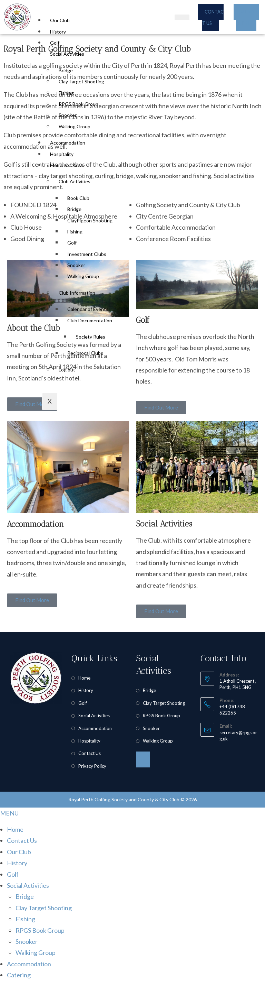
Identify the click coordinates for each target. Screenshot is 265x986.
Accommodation (67, 143)
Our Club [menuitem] (19, 852)
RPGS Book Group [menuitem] (40, 930)
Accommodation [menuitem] (29, 964)
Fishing (66, 93)
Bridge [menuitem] (25, 896)
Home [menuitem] (15, 829)
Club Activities (74, 181)
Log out (67, 369)
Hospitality (61, 154)
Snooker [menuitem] (27, 941)
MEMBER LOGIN (247, 17)
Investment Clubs (86, 254)
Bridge (66, 70)
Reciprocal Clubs (85, 353)
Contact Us (89, 753)
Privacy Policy (92, 766)
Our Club (60, 20)
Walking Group (74, 126)
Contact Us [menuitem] (22, 840)
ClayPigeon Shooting (89, 220)
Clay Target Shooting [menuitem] (44, 908)
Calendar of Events (87, 309)
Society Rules (90, 337)
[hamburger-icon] (182, 17)
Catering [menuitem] (19, 975)
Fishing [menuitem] (25, 919)
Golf (54, 43)
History (58, 32)
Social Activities (67, 54)
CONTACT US (213, 17)
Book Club (78, 198)
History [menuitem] (17, 863)
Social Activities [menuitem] (28, 885)
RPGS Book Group (78, 104)
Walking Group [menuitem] (36, 952)
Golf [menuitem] (13, 874)
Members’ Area (66, 165)
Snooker (68, 115)
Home (84, 678)
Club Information (77, 293)
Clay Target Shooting (81, 81)
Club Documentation (89, 320)
